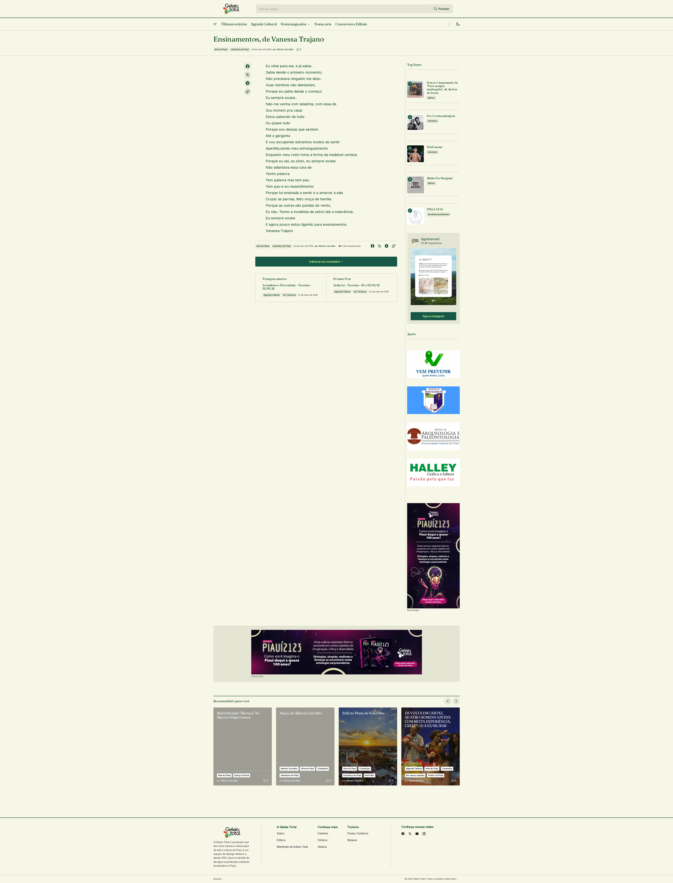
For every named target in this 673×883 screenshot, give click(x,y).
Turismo (353, 827)
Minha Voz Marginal (439, 178)
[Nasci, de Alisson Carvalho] (305, 746)
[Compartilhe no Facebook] (247, 66)
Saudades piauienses (438, 214)
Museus (352, 840)
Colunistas (322, 768)
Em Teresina (289, 295)
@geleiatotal (430, 239)
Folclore (322, 840)
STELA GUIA (435, 209)
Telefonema (434, 147)
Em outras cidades (415, 775)
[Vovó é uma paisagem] (415, 122)
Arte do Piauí (220, 49)
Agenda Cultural (272, 295)
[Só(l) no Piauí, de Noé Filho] (368, 746)
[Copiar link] (247, 91)
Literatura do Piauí (240, 49)
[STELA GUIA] (415, 216)
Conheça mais (328, 827)
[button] (215, 24)
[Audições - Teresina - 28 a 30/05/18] (361, 288)
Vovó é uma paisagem (441, 116)
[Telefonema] (415, 153)
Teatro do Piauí (435, 775)
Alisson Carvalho (289, 768)
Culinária (323, 833)
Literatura (432, 121)
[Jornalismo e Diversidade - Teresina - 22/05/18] (290, 288)
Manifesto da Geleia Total (292, 846)
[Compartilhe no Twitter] (247, 75)
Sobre (280, 833)
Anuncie (217, 879)
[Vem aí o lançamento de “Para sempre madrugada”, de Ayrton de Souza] (415, 89)
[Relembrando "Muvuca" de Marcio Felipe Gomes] (242, 746)
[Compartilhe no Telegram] (247, 83)
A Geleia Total (286, 827)
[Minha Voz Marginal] (415, 185)
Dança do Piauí (241, 775)
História (322, 846)
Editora (431, 97)
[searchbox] (344, 9)
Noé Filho (369, 775)
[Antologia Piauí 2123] (433, 555)
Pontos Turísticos (357, 833)
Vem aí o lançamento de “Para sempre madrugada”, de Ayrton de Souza (442, 88)
